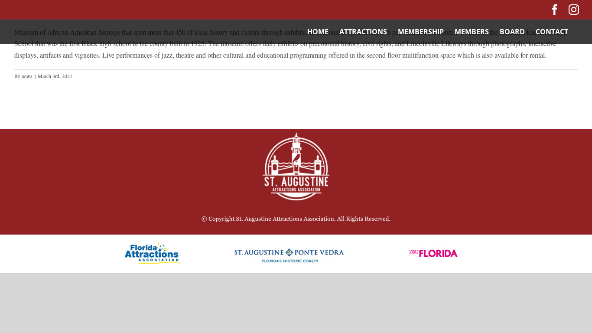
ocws (27, 75)
